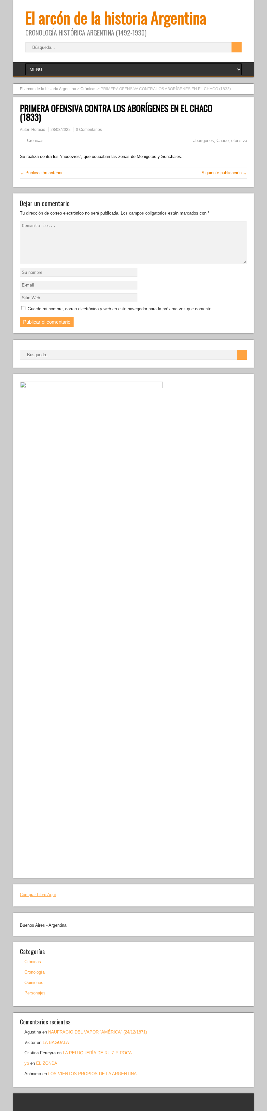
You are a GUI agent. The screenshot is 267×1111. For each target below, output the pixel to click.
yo (26, 1063)
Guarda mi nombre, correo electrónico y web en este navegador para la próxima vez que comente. (120, 308)
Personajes (35, 993)
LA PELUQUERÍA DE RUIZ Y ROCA (97, 1052)
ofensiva (239, 140)
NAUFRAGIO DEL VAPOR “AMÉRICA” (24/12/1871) (97, 1032)
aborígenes (203, 140)
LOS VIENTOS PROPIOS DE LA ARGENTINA (92, 1073)
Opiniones (33, 982)
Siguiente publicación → (224, 172)
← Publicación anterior (41, 172)
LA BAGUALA (56, 1042)
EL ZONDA (46, 1063)
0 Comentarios (89, 129)
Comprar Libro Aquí (38, 894)
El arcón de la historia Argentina (115, 17)
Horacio (38, 129)
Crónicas (35, 140)
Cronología (34, 972)
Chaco (223, 140)
